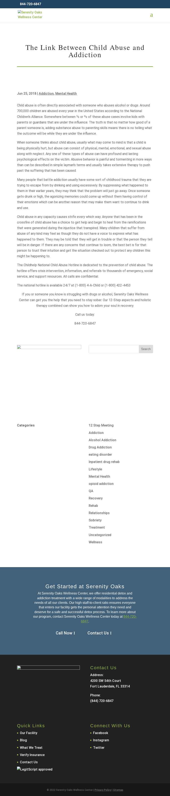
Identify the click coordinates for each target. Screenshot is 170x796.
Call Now (64, 633)
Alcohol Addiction (102, 440)
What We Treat (31, 748)
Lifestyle (95, 469)
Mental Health (66, 93)
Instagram (101, 740)
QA (91, 491)
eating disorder (100, 455)
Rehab (93, 506)
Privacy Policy (103, 790)
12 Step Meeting (101, 425)
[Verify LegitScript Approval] (34, 769)
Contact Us (98, 633)
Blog (23, 740)
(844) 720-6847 (101, 701)
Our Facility (28, 733)
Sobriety (95, 520)
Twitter (98, 748)
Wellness (95, 542)
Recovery (96, 498)
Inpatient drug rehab (104, 462)
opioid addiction (101, 484)
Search (146, 349)
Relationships (99, 513)
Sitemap (118, 790)
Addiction (46, 93)
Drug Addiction (100, 447)
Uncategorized (100, 535)
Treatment (97, 527)
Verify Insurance (32, 755)
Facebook (100, 733)
